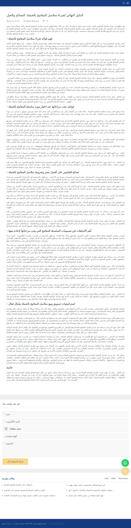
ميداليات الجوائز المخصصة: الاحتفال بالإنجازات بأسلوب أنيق (90, 490)
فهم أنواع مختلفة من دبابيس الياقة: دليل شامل (85, 495)
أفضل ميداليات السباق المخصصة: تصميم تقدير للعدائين (24, 490)
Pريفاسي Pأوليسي (56, 523)
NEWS (113, 478)
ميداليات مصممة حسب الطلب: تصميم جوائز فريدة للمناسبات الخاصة (29, 495)
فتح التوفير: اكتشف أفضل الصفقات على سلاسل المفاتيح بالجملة (18, 485)
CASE (107, 478)
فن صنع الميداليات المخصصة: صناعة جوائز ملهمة (86, 485)
